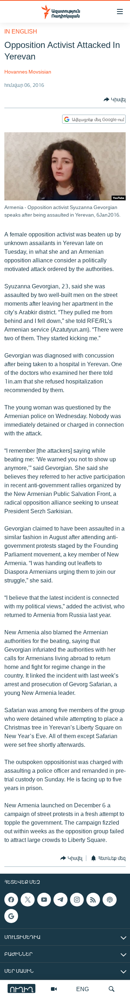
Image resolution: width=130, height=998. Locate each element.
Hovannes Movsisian (27, 71)
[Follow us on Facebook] (11, 899)
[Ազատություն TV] (54, 989)
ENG (82, 988)
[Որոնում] (111, 989)
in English (20, 31)
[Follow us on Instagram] (77, 899)
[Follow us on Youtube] (44, 899)
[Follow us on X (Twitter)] (27, 899)
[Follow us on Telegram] (60, 899)
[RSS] (93, 899)
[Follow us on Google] (11, 916)
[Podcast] (109, 899)
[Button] (115, 99)
